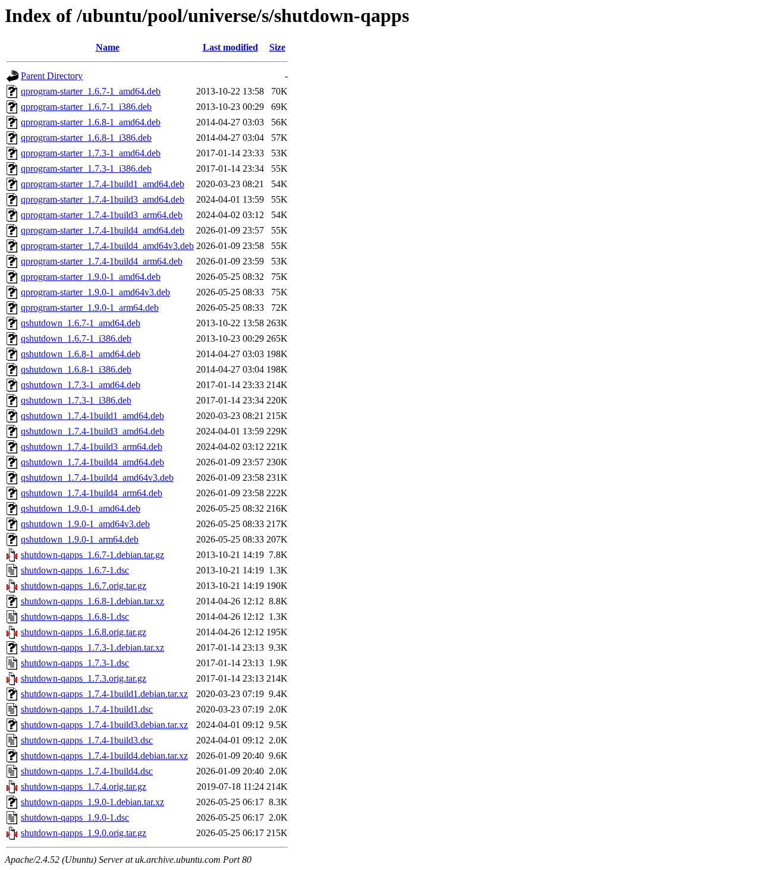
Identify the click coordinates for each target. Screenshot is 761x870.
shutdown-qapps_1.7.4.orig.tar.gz (83, 786)
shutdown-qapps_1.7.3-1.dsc (75, 663)
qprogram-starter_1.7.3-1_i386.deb (86, 168)
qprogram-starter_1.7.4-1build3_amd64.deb (102, 199)
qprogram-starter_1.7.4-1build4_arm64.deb (102, 261)
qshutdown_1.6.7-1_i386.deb (76, 338)
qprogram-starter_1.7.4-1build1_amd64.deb (102, 184)
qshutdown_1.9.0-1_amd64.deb (80, 508)
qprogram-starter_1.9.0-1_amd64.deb (91, 277)
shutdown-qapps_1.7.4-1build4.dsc (87, 771)
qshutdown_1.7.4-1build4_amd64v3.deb (97, 477)
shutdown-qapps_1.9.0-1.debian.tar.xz (92, 802)
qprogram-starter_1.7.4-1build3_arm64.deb (102, 215)
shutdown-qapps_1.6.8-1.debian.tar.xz (92, 601)
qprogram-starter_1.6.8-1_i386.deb (86, 138)
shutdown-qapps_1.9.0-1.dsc (75, 817)
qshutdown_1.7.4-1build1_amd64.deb (92, 416)
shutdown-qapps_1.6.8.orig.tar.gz (83, 632)
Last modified (230, 47)
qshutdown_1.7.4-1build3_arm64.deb (91, 447)
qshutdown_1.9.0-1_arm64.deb (80, 539)
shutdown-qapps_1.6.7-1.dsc (75, 570)
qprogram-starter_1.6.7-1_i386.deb (86, 107)
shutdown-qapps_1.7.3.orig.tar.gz (83, 678)
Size (277, 47)
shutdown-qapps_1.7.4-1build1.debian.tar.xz (104, 694)
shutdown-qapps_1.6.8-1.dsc (75, 616)
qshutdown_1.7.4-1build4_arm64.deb (91, 493)
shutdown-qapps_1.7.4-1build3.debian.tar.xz (104, 725)
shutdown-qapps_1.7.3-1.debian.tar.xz (92, 647)
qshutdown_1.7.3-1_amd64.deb (80, 385)
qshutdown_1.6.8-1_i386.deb (76, 369)
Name (108, 47)
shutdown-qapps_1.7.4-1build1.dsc (87, 709)
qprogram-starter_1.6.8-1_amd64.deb (91, 122)
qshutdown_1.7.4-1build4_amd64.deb (92, 462)
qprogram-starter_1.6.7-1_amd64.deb (91, 91)
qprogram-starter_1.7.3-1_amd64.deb (91, 153)
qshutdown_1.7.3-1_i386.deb (76, 400)
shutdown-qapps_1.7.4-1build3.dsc (87, 740)
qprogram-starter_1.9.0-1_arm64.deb (90, 307)
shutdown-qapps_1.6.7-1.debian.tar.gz (92, 555)
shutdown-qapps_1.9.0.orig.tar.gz (83, 833)
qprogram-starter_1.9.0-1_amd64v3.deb (95, 292)
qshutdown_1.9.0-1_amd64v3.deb (85, 524)
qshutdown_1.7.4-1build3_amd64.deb (92, 431)
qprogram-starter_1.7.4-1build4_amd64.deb (102, 230)
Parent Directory (52, 76)
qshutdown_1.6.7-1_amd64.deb (80, 323)
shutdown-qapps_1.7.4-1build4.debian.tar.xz (104, 756)
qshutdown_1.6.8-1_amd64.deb (80, 354)
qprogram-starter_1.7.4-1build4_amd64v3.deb (107, 246)
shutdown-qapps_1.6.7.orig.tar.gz (83, 586)
